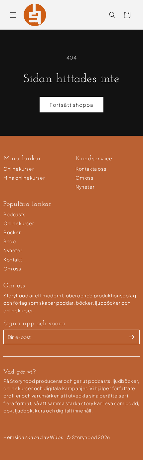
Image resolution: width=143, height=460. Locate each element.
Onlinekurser (18, 169)
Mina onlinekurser (24, 178)
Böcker (12, 232)
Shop (9, 241)
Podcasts (14, 214)
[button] (13, 15)
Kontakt (12, 259)
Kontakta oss (90, 169)
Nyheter (84, 187)
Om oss (84, 178)
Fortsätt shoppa (71, 104)
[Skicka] (132, 337)
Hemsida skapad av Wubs (33, 437)
